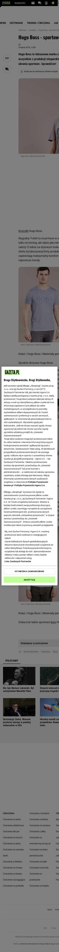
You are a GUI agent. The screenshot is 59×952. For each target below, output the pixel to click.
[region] (30, 476)
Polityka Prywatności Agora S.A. (30, 485)
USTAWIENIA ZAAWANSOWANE (29, 571)
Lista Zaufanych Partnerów (18, 561)
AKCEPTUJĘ (29, 580)
